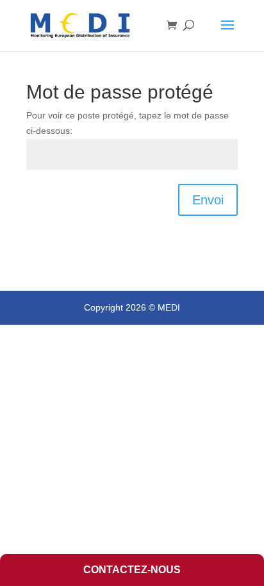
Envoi (208, 200)
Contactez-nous (132, 569)
